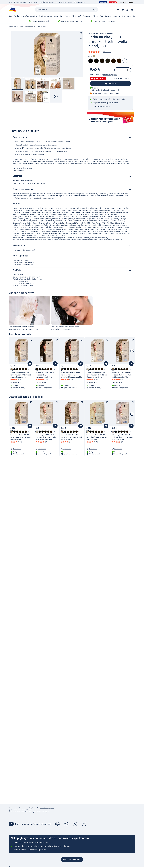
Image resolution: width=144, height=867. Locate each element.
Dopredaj (108, 16)
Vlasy (56, 16)
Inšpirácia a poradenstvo (47, 2)
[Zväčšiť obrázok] (47, 54)
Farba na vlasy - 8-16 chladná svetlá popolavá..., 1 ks (122, 376)
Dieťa (79, 16)
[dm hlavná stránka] (12, 9)
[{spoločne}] (123, 2)
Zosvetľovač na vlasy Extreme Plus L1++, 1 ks (96, 438)
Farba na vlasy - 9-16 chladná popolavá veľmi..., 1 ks (20, 376)
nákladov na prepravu (47, 808)
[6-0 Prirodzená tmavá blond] (62, 369)
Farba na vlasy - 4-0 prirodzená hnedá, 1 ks (44, 376)
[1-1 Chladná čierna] (14, 369)
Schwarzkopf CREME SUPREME (100, 34)
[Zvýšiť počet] (127, 70)
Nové (10, 16)
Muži (61, 16)
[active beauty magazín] (131, 2)
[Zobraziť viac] (124, 60)
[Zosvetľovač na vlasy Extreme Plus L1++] (88, 432)
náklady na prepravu (110, 75)
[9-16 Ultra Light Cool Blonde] (12, 369)
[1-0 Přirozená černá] (17, 369)
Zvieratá (95, 16)
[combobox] (66, 9)
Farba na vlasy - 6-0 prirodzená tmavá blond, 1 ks (71, 376)
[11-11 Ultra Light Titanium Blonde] (88, 369)
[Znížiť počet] (118, 70)
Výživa (74, 16)
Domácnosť (87, 16)
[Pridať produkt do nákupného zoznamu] (80, 33)
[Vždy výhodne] (113, 2)
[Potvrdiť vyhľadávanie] (94, 9)
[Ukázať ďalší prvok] (132, 350)
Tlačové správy (33, 2)
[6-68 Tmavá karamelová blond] (51, 369)
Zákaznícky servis (79, 2)
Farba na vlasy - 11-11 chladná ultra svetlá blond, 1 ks (96, 376)
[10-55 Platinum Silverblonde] (113, 432)
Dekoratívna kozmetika (29, 16)
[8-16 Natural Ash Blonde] (113, 369)
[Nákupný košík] (132, 9)
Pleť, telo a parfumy (45, 16)
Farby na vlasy (41, 26)
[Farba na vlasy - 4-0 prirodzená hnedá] (20, 369)
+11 (29, 369)
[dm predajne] (118, 9)
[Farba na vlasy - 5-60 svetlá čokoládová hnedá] (26, 369)
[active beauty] (103, 2)
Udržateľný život (61, 2)
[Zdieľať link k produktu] (80, 37)
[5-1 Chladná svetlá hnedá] (23, 369)
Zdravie (67, 16)
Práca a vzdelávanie (20, 2)
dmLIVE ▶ (116, 16)
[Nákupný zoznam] (122, 9)
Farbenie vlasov (30, 26)
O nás (10, 2)
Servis (70, 2)
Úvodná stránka (13, 26)
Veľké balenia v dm (128, 16)
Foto (101, 16)
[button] (57, 824)
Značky (16, 16)
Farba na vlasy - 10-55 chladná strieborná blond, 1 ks (122, 438)
